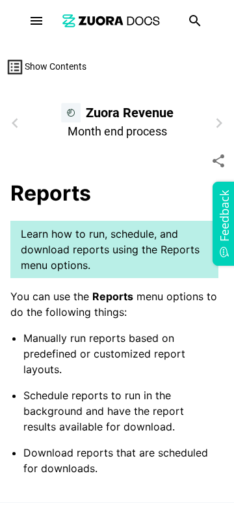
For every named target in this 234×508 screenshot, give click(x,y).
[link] (111, 20)
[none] (218, 160)
